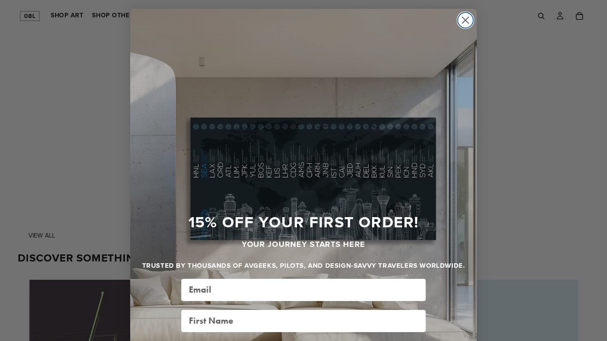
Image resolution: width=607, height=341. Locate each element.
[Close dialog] (465, 20)
